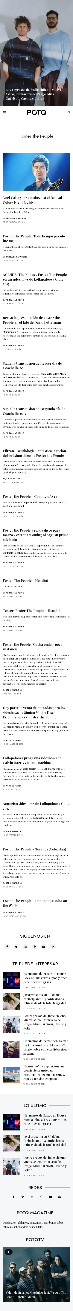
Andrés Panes (14, 740)
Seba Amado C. (14, 690)
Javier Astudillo (15, 478)
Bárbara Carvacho (17, 218)
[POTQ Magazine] (36, 112)
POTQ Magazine (15, 300)
